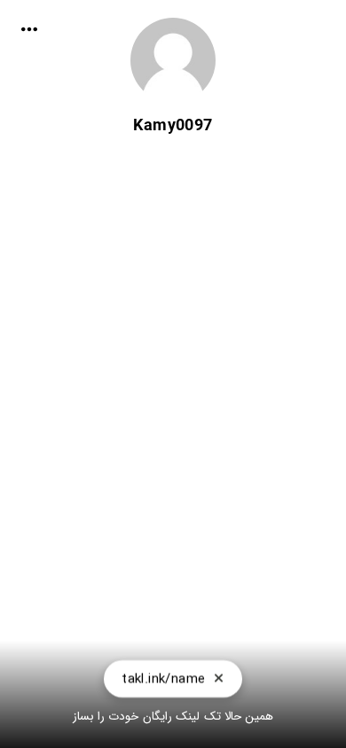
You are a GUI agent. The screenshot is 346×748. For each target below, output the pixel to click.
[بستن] (219, 679)
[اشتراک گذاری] (29, 29)
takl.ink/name (163, 679)
